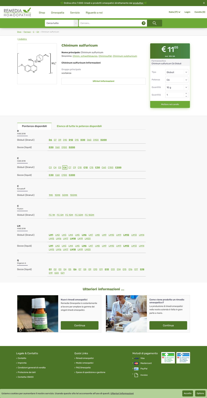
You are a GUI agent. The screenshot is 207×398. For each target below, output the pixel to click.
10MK (57, 195)
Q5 (69, 269)
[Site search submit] (154, 23)
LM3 (64, 235)
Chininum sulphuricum (125, 56)
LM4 (70, 235)
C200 (118, 167)
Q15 (124, 269)
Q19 (51, 273)
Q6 (75, 269)
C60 (104, 167)
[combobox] (177, 80)
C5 (59, 167)
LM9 (104, 235)
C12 (85, 167)
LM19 (80, 238)
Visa (142, 358)
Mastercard (146, 363)
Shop (42, 12)
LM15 (51, 238)
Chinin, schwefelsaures (85, 56)
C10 (80, 167)
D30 (82, 140)
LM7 (91, 235)
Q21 (62, 273)
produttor (138, 3)
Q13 (113, 269)
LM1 (51, 235)
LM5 (77, 235)
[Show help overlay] (143, 23)
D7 (55, 140)
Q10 (95, 269)
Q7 (79, 269)
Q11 (101, 269)
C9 (74, 167)
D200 (103, 140)
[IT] (17, 12)
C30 (97, 167)
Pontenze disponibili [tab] (34, 126)
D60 (89, 140)
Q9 (89, 269)
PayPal (143, 369)
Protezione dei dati (27, 372)
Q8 (84, 269)
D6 (50, 140)
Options (200, 393)
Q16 (130, 269)
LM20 (88, 238)
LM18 (73, 238)
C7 (69, 167)
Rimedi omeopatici (85, 358)
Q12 (107, 269)
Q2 (55, 269)
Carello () (200, 12)
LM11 (118, 235)
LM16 (58, 238)
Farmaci (27, 32)
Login (187, 12)
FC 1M (52, 215)
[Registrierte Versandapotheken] (168, 357)
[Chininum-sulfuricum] (37, 64)
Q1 (50, 269)
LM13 (134, 235)
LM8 (97, 235)
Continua (79, 325)
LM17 (65, 238)
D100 (96, 140)
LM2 (57, 235)
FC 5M (60, 215)
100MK (73, 195)
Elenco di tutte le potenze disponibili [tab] (79, 126)
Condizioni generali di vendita (32, 368)
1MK (51, 195)
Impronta (22, 363)
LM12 (126, 235)
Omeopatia (57, 12)
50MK (65, 195)
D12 (71, 140)
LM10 (111, 235)
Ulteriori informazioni (122, 393)
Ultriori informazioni (103, 81)
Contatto (22, 358)
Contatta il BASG (26, 377)
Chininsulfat (105, 56)
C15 (91, 167)
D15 (77, 140)
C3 (50, 167)
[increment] (186, 93)
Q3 (59, 269)
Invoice (144, 375)
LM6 (84, 235)
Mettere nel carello (170, 104)
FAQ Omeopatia (83, 368)
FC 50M (79, 215)
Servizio (75, 12)
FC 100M (89, 215)
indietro (22, 39)
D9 (59, 140)
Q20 (56, 273)
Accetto (188, 393)
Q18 (142, 269)
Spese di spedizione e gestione (90, 372)
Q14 (119, 269)
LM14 (141, 235)
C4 (54, 167)
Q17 (136, 269)
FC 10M (69, 215)
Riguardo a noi (94, 12)
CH (38, 32)
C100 (110, 167)
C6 (64, 167)
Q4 (64, 269)
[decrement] (186, 96)
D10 (65, 140)
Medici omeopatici (84, 363)
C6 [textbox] (168, 80)
